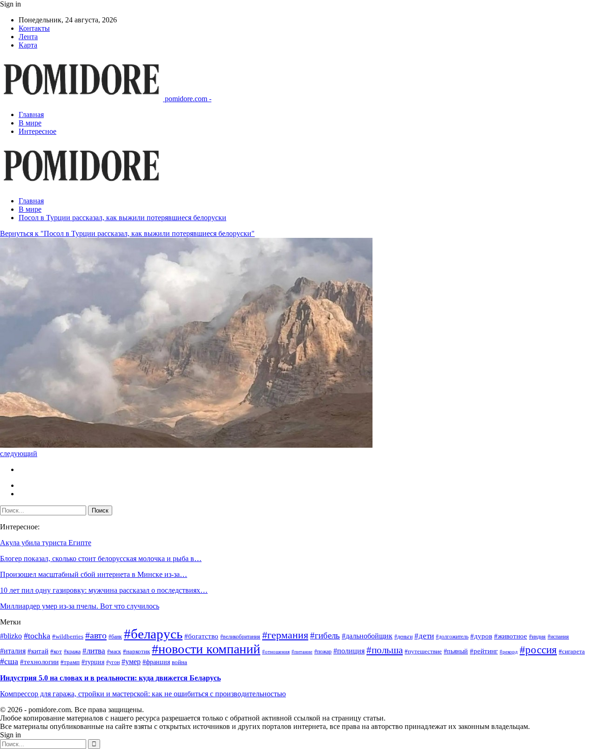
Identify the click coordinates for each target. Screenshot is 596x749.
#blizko (11, 636)
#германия (285, 635)
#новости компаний (206, 649)
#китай (37, 651)
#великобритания (240, 637)
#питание (301, 651)
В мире (30, 123)
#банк (115, 637)
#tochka (37, 635)
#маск (114, 652)
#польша (384, 650)
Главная (31, 114)
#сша (9, 661)
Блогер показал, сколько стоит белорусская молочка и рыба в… (101, 558)
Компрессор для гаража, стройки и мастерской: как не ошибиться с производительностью (143, 694)
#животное (510, 636)
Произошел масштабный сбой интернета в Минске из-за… (93, 574)
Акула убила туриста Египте (45, 543)
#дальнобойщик (367, 636)
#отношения (276, 651)
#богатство (201, 636)
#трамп (70, 662)
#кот (56, 651)
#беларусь (153, 633)
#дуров (481, 636)
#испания (558, 637)
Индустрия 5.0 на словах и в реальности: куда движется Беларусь (110, 678)
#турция (92, 662)
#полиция (349, 651)
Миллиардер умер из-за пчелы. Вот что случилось (79, 606)
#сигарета (572, 651)
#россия (538, 650)
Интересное (37, 131)
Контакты (34, 28)
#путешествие (423, 651)
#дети (424, 635)
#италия (13, 651)
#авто (96, 635)
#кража (72, 652)
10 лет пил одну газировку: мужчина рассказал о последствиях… (104, 590)
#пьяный (456, 651)
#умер (131, 662)
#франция (156, 662)
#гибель (325, 635)
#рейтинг (484, 651)
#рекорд (509, 651)
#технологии (39, 662)
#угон (113, 662)
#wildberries (67, 636)
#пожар (323, 652)
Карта (28, 45)
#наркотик (136, 651)
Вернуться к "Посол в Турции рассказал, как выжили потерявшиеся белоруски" (127, 233)
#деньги (403, 637)
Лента (28, 37)
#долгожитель (452, 637)
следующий (18, 454)
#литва (93, 650)
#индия (537, 637)
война (179, 662)
